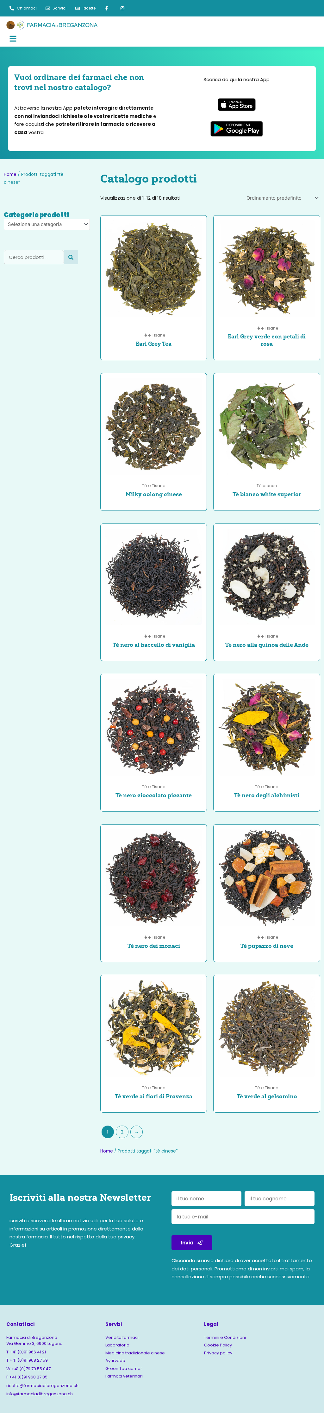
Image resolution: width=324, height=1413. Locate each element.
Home (10, 174)
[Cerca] (71, 257)
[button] (84, 39)
